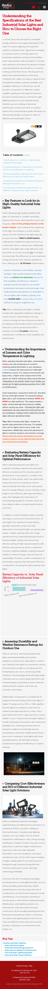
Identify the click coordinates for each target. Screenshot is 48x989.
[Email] (33, 7)
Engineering (42, 3)
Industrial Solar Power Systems (18, 955)
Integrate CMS (37, 984)
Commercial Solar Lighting (14, 943)
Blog (30, 966)
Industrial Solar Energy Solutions (18, 948)
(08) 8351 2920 (24, 980)
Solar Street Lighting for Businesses (20, 950)
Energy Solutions (31, 3)
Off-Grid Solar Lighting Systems (18, 953)
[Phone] (39, 7)
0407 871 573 (25, 973)
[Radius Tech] (8, 5)
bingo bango (17, 984)
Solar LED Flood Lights (14, 945)
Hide (27, 155)
